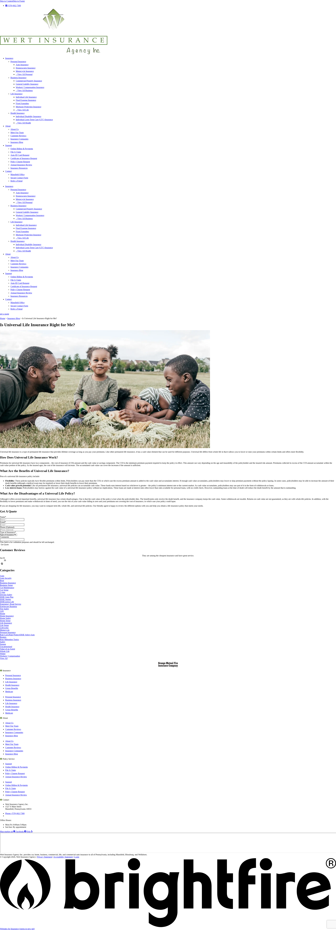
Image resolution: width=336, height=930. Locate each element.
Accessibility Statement (63, 857)
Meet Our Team (17, 132)
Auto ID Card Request (19, 155)
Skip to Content (6, 1)
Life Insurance (16, 94)
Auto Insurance (22, 65)
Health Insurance (17, 113)
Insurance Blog (16, 142)
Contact (8, 171)
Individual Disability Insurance (28, 116)
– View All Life (22, 110)
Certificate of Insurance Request (23, 158)
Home (2, 318)
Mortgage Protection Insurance (28, 107)
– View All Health (23, 123)
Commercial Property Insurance (29, 81)
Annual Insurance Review (21, 165)
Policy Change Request (20, 162)
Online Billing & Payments (21, 149)
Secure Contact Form (19, 178)
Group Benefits (11, 688)
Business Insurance (18, 78)
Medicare (9, 691)
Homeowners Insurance (25, 68)
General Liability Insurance (27, 84)
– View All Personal (24, 74)
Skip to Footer (19, 1)
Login (76, 857)
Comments (4, 537)
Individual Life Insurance (26, 97)
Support (8, 145)
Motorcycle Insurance (25, 71)
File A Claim (15, 152)
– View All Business (24, 90)
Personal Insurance (18, 61)
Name (3, 517)
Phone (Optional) (7, 527)
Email (3, 522)
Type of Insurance (8, 532)
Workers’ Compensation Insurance (30, 87)
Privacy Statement (44, 857)
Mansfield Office (17, 174)
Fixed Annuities (22, 103)
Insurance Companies (19, 139)
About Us (14, 129)
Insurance (9, 58)
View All (3, 658)
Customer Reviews (18, 136)
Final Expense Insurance (26, 100)
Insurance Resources (19, 168)
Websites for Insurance (17, 929)
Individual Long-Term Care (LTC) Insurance (34, 119)
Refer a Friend (16, 181)
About (7, 126)
